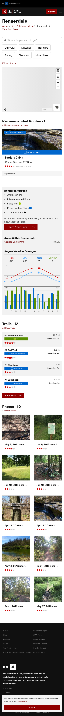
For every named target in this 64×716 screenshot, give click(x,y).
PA (12, 26)
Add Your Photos (9, 410)
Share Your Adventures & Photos (17, 652)
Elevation (24, 55)
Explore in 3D (9, 173)
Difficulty (10, 47)
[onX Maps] (9, 669)
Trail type (43, 47)
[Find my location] (58, 76)
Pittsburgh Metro (25, 26)
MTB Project (38, 635)
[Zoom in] (58, 82)
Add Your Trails (8, 328)
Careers (6, 692)
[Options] (56, 107)
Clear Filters (9, 62)
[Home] (14, 11)
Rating (8, 55)
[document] (32, 703)
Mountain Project (40, 630)
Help (5, 635)
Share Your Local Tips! (21, 227)
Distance (26, 47)
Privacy (46, 712)
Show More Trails (13, 395)
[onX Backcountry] (11, 3)
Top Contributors (10, 648)
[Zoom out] (58, 87)
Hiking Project (39, 639)
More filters (41, 55)
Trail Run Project (40, 643)
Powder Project (39, 648)
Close (32, 707)
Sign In (51, 11)
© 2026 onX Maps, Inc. (24, 712)
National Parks (39, 652)
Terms (38, 712)
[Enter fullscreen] (58, 71)
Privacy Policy (22, 701)
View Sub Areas (10, 29)
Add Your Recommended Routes (15, 125)
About (5, 630)
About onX (7, 688)
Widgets (6, 639)
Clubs (5, 643)
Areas (5, 26)
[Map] (32, 89)
